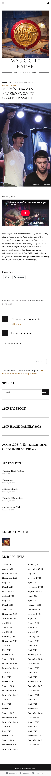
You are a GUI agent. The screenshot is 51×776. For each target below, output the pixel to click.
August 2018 (33, 668)
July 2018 (6, 672)
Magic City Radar (25, 63)
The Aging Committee (12, 498)
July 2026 (6, 564)
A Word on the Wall (11, 507)
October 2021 (34, 614)
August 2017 (33, 695)
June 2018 (32, 672)
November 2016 (9, 717)
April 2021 (7, 623)
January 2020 (34, 636)
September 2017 (9, 695)
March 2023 (7, 587)
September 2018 (10, 668)
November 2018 (9, 663)
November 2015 (9, 744)
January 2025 (8, 569)
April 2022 (32, 600)
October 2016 (34, 717)
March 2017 (7, 708)
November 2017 (9, 690)
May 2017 (6, 704)
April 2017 (32, 704)
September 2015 (9, 749)
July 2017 (6, 699)
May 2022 (6, 600)
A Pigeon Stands (10, 489)
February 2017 (34, 708)
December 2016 (35, 713)
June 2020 (7, 627)
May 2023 (6, 582)
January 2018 (8, 686)
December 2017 (35, 686)
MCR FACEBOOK (14, 409)
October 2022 (8, 591)
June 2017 (32, 699)
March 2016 (7, 735)
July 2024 (32, 573)
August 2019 (33, 641)
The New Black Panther (13, 471)
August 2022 (8, 596)
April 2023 (32, 582)
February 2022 (34, 605)
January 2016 (8, 740)
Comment (40, 361)
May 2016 (6, 731)
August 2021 (33, 618)
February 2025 (34, 564)
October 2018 (34, 663)
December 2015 (35, 740)
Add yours (16, 324)
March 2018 (7, 681)
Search (47, 3)
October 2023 (34, 578)
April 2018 (32, 677)
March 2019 (7, 654)
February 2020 (9, 636)
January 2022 (8, 609)
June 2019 (32, 645)
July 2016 (6, 726)
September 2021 (10, 618)
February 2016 (34, 735)
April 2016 (32, 731)
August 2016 (33, 722)
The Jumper (7, 480)
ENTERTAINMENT (10, 85)
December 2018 (35, 659)
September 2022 (35, 591)
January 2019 (8, 659)
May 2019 (6, 650)
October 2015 (34, 744)
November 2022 (35, 587)
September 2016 (10, 722)
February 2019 (34, 654)
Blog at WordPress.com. (25, 769)
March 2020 (33, 632)
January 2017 (8, 713)
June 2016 (32, 726)
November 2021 (9, 614)
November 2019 (9, 641)
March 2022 (7, 605)
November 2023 (9, 578)
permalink (7, 304)
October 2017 (34, 690)
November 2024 (9, 573)
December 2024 (35, 569)
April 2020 (7, 632)
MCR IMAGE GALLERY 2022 (21, 427)
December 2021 (35, 609)
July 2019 (6, 645)
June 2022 (32, 596)
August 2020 (33, 623)
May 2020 (32, 627)
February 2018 (34, 681)
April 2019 (32, 650)
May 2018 (6, 677)
